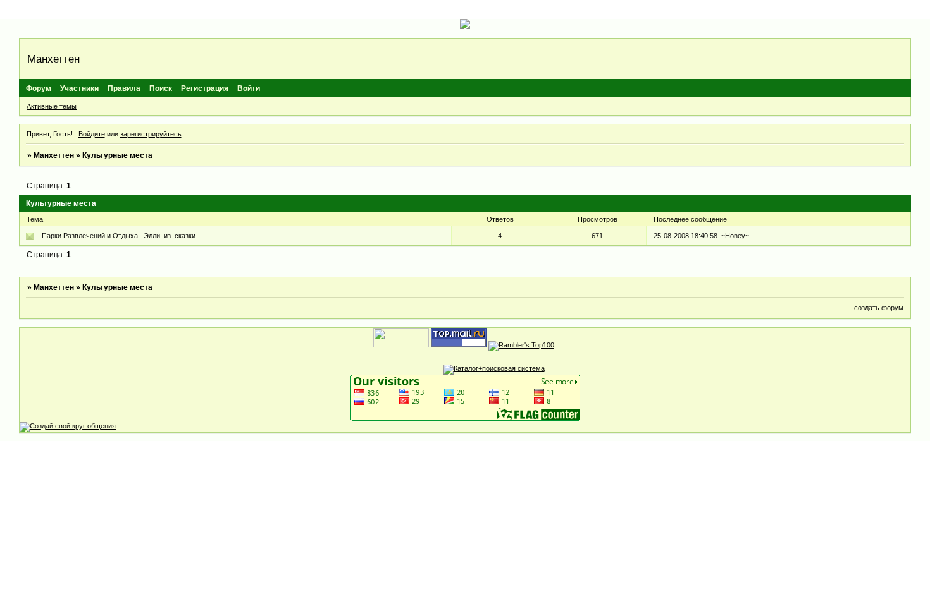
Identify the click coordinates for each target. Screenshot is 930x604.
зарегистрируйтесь (151, 134)
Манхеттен (54, 155)
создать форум (878, 307)
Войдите (91, 134)
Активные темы (52, 106)
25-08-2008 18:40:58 (685, 235)
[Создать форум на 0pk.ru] (68, 426)
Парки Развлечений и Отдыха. (91, 235)
